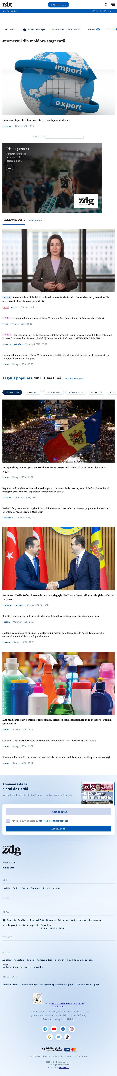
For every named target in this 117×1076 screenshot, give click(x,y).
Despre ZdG (8, 862)
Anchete (6, 967)
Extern (46, 888)
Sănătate (23, 920)
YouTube (54, 1029)
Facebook (63, 1029)
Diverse (56, 888)
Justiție (6, 888)
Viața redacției (78, 920)
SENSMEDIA (64, 1067)
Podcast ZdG (37, 920)
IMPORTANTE (75, 29)
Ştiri (5, 880)
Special (7, 952)
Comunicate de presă (13, 605)
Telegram (45, 1029)
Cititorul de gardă (28, 925)
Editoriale (63, 920)
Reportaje (19, 959)
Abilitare (6, 959)
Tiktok (67, 1037)
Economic (7, 126)
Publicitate (8, 867)
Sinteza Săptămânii (12, 344)
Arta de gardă (9, 925)
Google (49, 1037)
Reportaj (18, 967)
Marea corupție (29, 984)
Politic (15, 307)
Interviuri (59, 959)
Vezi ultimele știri (74, 378)
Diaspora (51, 920)
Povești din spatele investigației (56, 984)
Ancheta (6, 984)
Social (93, 29)
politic (53, 927)
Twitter (58, 1037)
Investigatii (10, 976)
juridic (44, 927)
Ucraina (54, 392)
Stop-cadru (37, 967)
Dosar (16, 984)
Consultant (46, 925)
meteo (96, 392)
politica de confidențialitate (53, 820)
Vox (27, 967)
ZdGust (7, 937)
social (62, 927)
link (9, 168)
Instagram (72, 1029)
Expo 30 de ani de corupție (80, 959)
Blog (5, 912)
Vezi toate (11, 29)
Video (5, 324)
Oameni (31, 959)
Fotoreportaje (44, 959)
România (76, 392)
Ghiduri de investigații (87, 984)
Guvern (12, 392)
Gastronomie (95, 920)
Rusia (33, 392)
